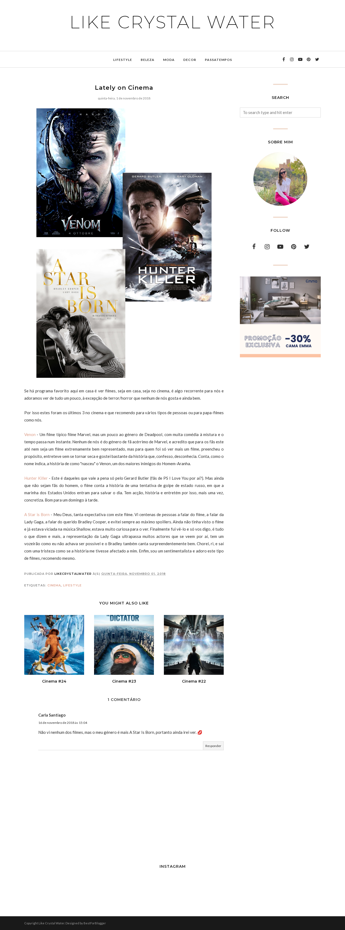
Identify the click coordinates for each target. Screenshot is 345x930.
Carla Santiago (51, 715)
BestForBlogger (95, 923)
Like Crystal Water (173, 22)
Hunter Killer (36, 478)
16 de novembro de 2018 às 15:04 (62, 723)
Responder (213, 746)
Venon (30, 434)
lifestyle (72, 585)
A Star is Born (37, 514)
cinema (54, 585)
